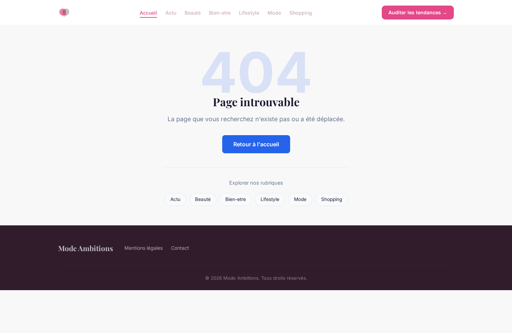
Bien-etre (220, 12)
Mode (274, 12)
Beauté (193, 12)
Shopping (300, 12)
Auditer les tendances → (417, 12)
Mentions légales (143, 248)
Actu (170, 12)
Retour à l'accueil (256, 144)
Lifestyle (249, 12)
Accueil (148, 12)
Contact (180, 248)
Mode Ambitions (85, 248)
